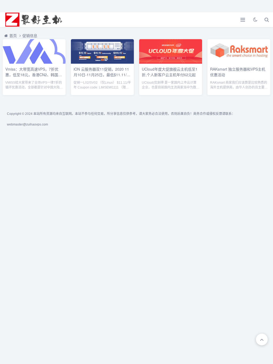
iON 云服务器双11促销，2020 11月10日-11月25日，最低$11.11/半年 (102, 74)
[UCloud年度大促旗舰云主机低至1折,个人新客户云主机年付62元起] (170, 62)
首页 (13, 36)
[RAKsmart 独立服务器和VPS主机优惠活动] (238, 62)
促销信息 (29, 36)
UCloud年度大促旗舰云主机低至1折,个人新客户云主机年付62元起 (170, 71)
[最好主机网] (33, 19)
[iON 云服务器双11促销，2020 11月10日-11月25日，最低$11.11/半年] (102, 62)
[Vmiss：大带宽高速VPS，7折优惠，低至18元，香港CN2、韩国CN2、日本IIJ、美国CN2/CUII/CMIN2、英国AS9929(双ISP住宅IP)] (34, 62)
